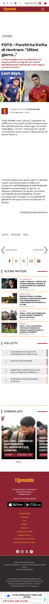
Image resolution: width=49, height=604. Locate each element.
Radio (24, 524)
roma (25, 235)
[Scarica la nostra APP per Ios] (16, 504)
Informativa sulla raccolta (15, 601)
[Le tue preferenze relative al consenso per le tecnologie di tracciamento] (44, 599)
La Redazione (24, 513)
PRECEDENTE (11, 250)
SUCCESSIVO (38, 250)
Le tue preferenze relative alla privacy (27, 596)
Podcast (25, 528)
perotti (5, 235)
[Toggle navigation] (42, 9)
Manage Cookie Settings (24, 542)
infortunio (15, 235)
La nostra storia (24, 532)
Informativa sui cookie (24, 539)
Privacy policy (24, 535)
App (24, 521)
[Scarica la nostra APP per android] (33, 504)
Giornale (24, 517)
